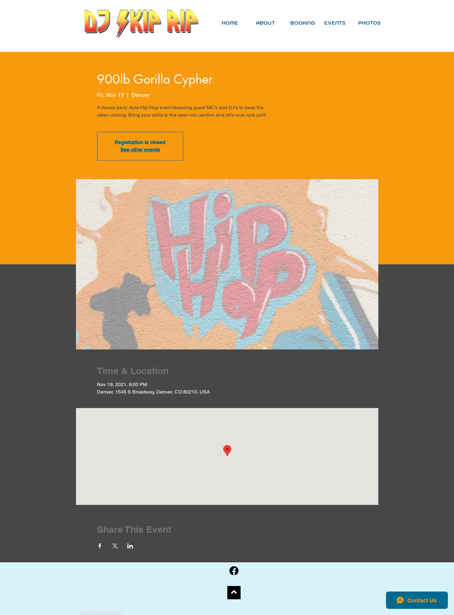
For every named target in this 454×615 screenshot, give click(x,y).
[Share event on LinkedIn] (130, 545)
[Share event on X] (115, 545)
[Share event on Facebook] (100, 545)
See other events (140, 150)
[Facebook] (234, 571)
